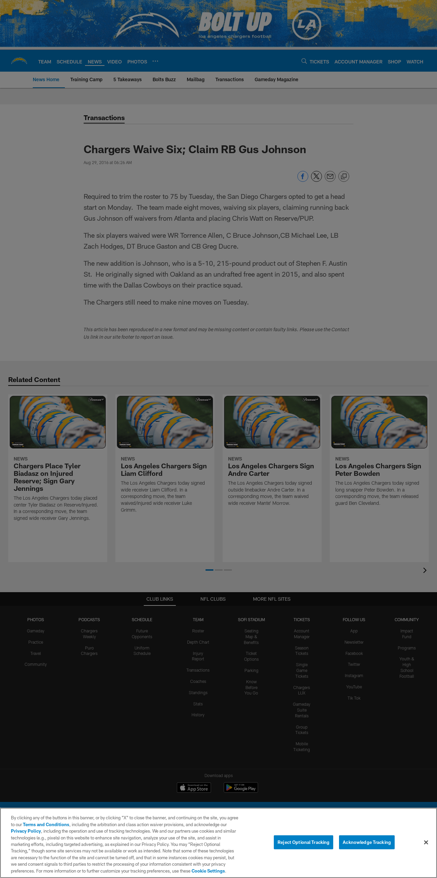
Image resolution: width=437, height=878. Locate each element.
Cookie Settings (208, 871)
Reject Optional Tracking (303, 842)
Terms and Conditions (46, 824)
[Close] (426, 842)
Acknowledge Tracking (367, 842)
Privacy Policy (26, 831)
